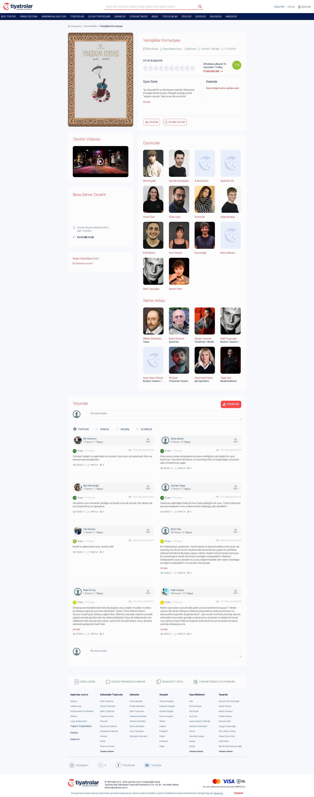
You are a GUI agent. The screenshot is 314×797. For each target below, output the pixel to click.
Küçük (192, 746)
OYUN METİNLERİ (139, 16)
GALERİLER (215, 16)
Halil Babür (224, 741)
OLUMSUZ (146, 429)
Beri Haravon (89, 438)
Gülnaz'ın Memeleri (198, 726)
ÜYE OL (291, 7)
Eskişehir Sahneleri (138, 736)
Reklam (73, 716)
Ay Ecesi (193, 716)
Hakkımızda (76, 706)
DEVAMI (146, 102)
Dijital (162, 736)
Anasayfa (76, 26)
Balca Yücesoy (226, 711)
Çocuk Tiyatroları (99, 16)
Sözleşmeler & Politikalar (82, 711)
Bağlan (306, 7)
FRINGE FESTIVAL (29, 16)
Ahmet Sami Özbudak (229, 701)
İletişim (73, 701)
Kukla (102, 741)
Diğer (161, 746)
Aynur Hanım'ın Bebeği (199, 721)
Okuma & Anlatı (107, 746)
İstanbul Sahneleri (138, 716)
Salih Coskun (177, 590)
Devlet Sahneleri (137, 706)
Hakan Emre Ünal (227, 736)
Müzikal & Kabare (108, 726)
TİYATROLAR (77, 16)
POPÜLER (83, 429)
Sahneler (120, 16)
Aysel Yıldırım (225, 706)
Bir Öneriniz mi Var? (83, 263)
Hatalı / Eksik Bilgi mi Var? (86, 258)
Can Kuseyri (89, 529)
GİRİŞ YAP (279, 7)
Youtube (156, 765)
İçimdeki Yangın (196, 736)
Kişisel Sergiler (166, 711)
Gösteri (103, 736)
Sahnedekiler (90, 26)
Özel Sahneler (136, 701)
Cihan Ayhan (177, 438)
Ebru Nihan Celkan (227, 731)
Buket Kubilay (225, 716)
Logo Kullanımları (78, 721)
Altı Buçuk (194, 711)
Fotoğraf (163, 731)
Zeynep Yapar (178, 485)
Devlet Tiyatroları (108, 706)
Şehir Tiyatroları (107, 711)
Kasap (192, 741)
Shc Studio (152, 49)
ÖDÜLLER (186, 16)
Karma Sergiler (166, 716)
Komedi (192, 49)
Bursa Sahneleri (137, 726)
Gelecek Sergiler (167, 706)
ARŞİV (155, 16)
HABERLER (231, 16)
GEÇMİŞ (125, 429)
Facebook (128, 765)
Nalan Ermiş (89, 590)
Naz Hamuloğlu (91, 485)
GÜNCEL (104, 429)
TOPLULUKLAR (170, 16)
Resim (162, 721)
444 (191, 701)
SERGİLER (200, 16)
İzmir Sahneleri (137, 731)
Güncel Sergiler (166, 701)
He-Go (192, 731)
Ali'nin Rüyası (195, 706)
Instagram (82, 765)
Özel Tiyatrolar (106, 701)
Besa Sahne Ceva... (173, 49)
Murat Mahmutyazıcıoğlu (230, 746)
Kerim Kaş (176, 529)
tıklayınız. (218, 793)
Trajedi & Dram (107, 716)
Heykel (162, 726)
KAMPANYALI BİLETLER (54, 16)
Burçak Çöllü (225, 721)
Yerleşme (163, 741)
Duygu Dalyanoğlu (227, 726)
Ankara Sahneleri (138, 721)
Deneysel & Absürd (109, 731)
